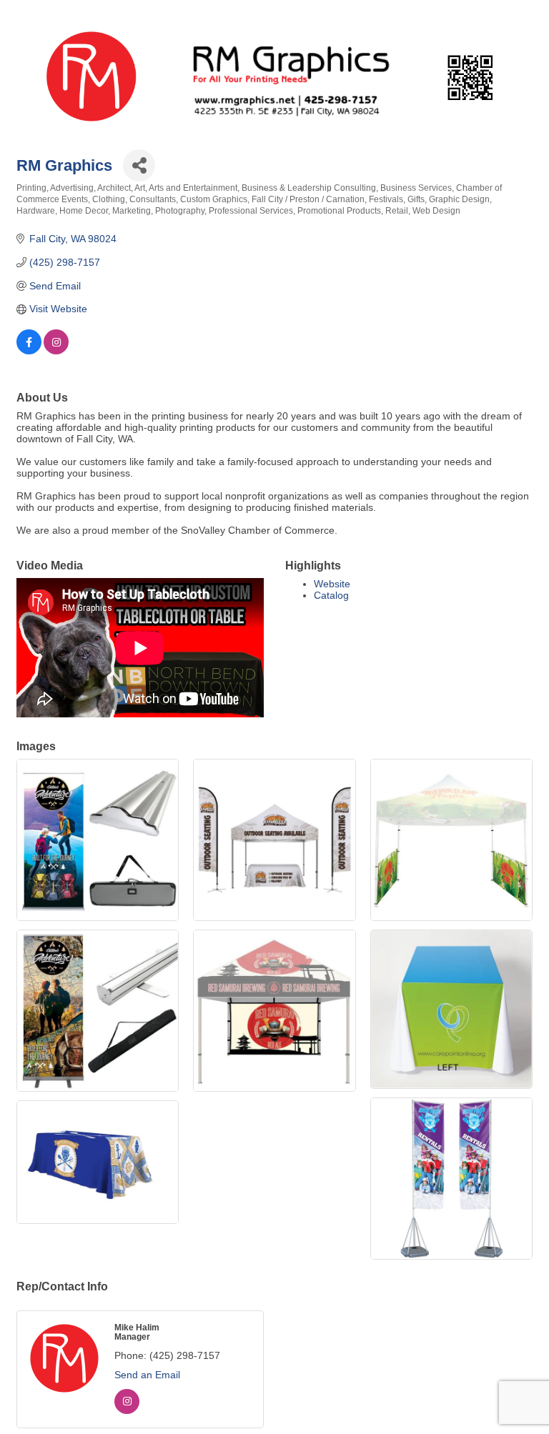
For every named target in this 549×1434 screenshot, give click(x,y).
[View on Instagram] (56, 351)
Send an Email (147, 1374)
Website (332, 583)
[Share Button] (139, 165)
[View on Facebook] (28, 351)
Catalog (331, 595)
